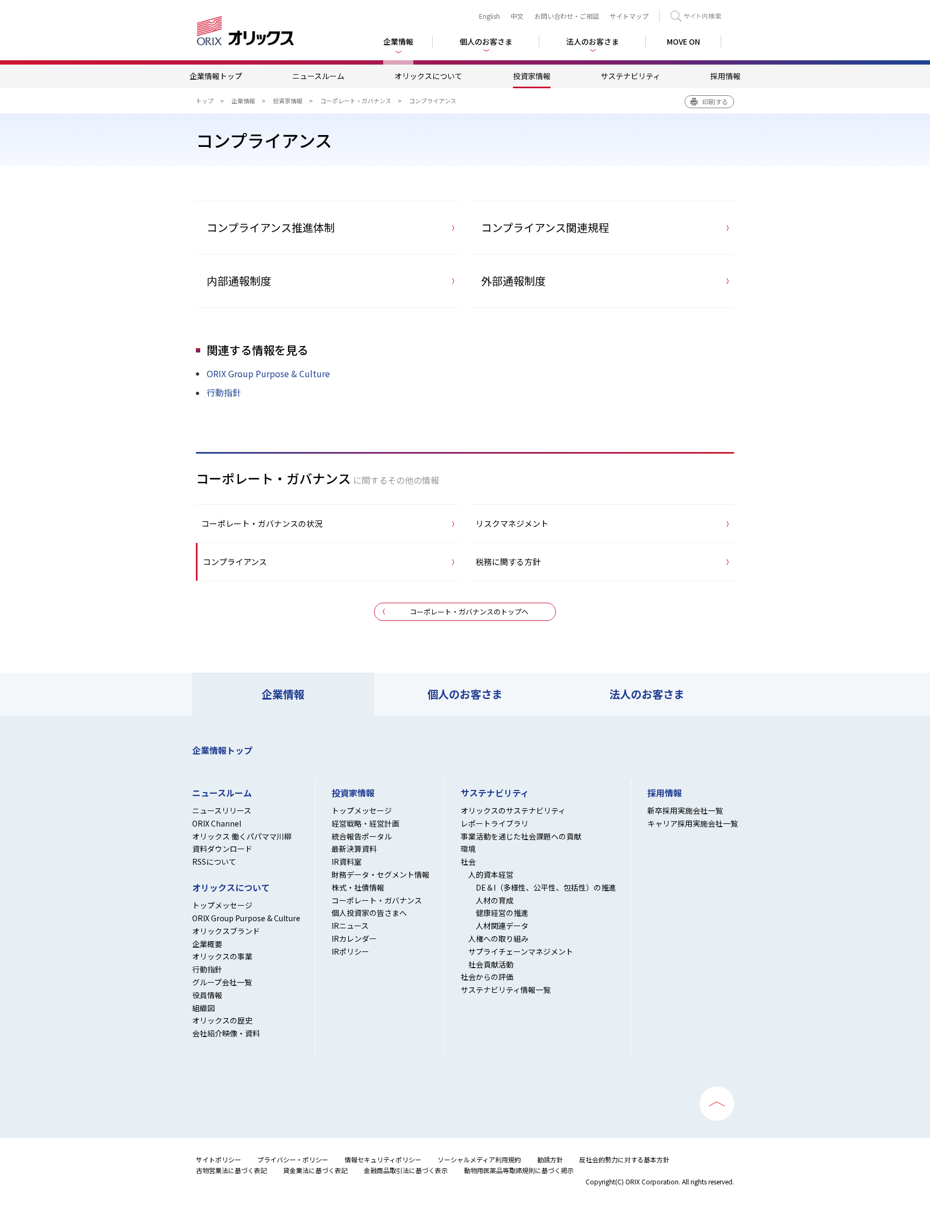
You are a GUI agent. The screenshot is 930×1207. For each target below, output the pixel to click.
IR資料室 (347, 861)
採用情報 (725, 75)
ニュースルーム (318, 75)
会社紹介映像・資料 (226, 1033)
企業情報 (243, 100)
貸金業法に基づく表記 (315, 1170)
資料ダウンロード (222, 848)
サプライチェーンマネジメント (520, 951)
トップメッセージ (222, 905)
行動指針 (224, 392)
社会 (468, 861)
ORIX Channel (216, 823)
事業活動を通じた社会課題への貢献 (521, 836)
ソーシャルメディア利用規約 (479, 1159)
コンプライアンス (235, 561)
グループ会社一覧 (222, 982)
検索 (696, 16)
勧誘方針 (550, 1159)
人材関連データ (502, 925)
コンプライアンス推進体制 (271, 227)
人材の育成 (494, 900)
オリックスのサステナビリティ (513, 810)
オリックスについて (428, 75)
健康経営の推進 (502, 912)
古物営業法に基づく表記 (231, 1170)
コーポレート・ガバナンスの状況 (261, 523)
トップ (205, 100)
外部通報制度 (513, 280)
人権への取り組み (498, 938)
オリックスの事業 (222, 956)
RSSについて (214, 861)
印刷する (715, 101)
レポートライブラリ (495, 823)
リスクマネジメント (512, 523)
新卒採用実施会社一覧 (685, 810)
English (489, 15)
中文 (517, 15)
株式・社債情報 (358, 887)
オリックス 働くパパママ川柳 (242, 836)
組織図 (203, 1008)
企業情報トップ (215, 75)
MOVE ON (683, 41)
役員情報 (207, 995)
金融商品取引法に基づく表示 (406, 1170)
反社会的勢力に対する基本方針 (624, 1159)
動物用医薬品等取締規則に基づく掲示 (519, 1170)
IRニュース (350, 925)
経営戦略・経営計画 (365, 823)
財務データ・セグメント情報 (380, 874)
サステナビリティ (630, 75)
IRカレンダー (354, 938)
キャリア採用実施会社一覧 (692, 823)
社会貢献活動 (490, 964)
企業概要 (207, 943)
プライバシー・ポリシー (292, 1159)
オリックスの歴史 (222, 1020)
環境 (468, 848)
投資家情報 (532, 75)
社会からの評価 (487, 976)
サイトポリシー (218, 1159)
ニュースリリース (221, 810)
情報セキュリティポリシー (382, 1159)
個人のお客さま (465, 694)
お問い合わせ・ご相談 (566, 15)
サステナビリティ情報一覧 (506, 989)
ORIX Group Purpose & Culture (268, 373)
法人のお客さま (647, 694)
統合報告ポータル (362, 836)
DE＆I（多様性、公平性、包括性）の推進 (546, 887)
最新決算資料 (354, 848)
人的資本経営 (490, 874)
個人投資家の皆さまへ (369, 912)
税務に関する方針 (508, 561)
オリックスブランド (226, 931)
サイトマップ (629, 15)
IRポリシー (350, 951)
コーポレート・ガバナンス (355, 100)
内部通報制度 (239, 280)
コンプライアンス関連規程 (545, 227)
